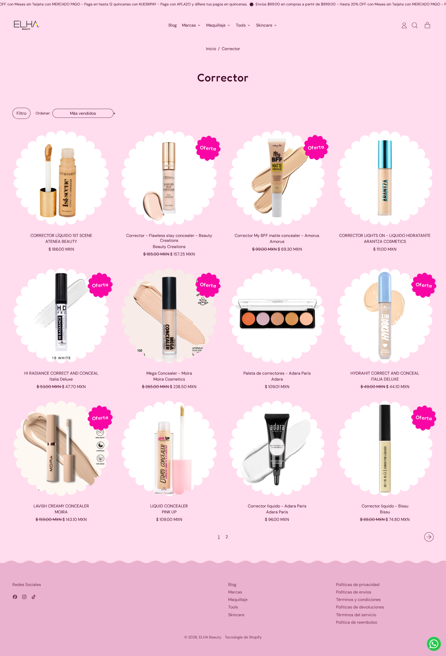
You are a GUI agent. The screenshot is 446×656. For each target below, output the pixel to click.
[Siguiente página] (429, 537)
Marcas (235, 592)
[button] (414, 25)
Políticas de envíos (353, 592)
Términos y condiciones (358, 599)
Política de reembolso (356, 622)
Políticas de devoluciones (360, 607)
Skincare (236, 615)
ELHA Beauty (210, 637)
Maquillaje (238, 599)
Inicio (211, 48)
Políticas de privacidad (357, 584)
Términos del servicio (356, 615)
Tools (233, 607)
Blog (173, 25)
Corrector (231, 48)
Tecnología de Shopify (243, 637)
